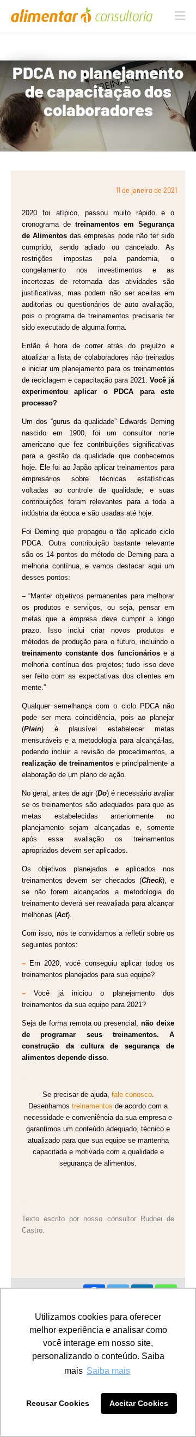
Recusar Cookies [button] (57, 1403)
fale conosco (132, 1094)
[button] (180, 15)
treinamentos (92, 1106)
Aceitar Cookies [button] (138, 1403)
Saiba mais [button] (108, 1370)
